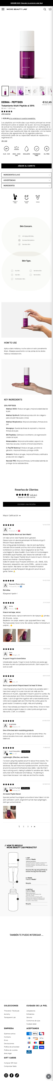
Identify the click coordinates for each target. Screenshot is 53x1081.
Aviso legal (7, 1053)
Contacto (7, 1037)
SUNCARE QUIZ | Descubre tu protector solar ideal (27, 3)
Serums (29, 1017)
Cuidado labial (31, 1024)
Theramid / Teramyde (11, 1011)
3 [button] (27, 826)
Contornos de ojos (33, 1021)
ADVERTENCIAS (9, 180)
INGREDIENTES (9, 186)
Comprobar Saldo (10, 1066)
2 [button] (23, 826)
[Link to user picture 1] (9, 635)
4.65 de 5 (33, 495)
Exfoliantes (30, 1014)
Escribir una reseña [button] (26, 504)
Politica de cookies (11, 1050)
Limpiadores (30, 1011)
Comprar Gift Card (10, 1063)
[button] (6, 111)
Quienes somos (9, 1034)
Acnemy (7, 1014)
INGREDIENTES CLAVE (12, 175)
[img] (8, 525)
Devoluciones (9, 1043)
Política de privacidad (11, 1047)
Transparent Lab (10, 1017)
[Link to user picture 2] (24, 635)
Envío (6, 1040)
